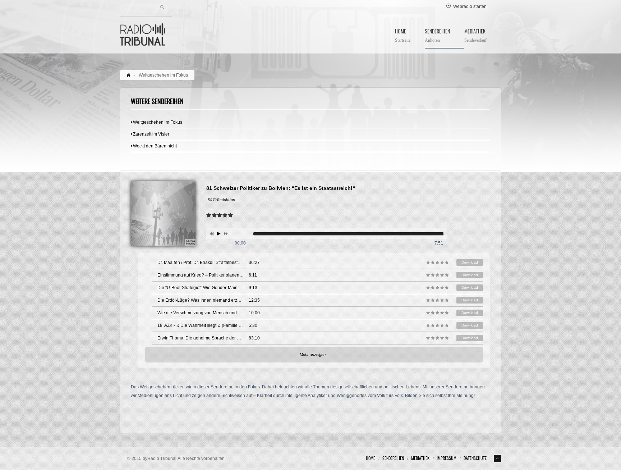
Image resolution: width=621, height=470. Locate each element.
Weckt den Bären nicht (155, 146)
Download (469, 262)
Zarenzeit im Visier (151, 134)
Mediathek (475, 36)
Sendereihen (437, 36)
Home (402, 36)
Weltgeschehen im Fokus (157, 122)
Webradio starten (470, 6)
